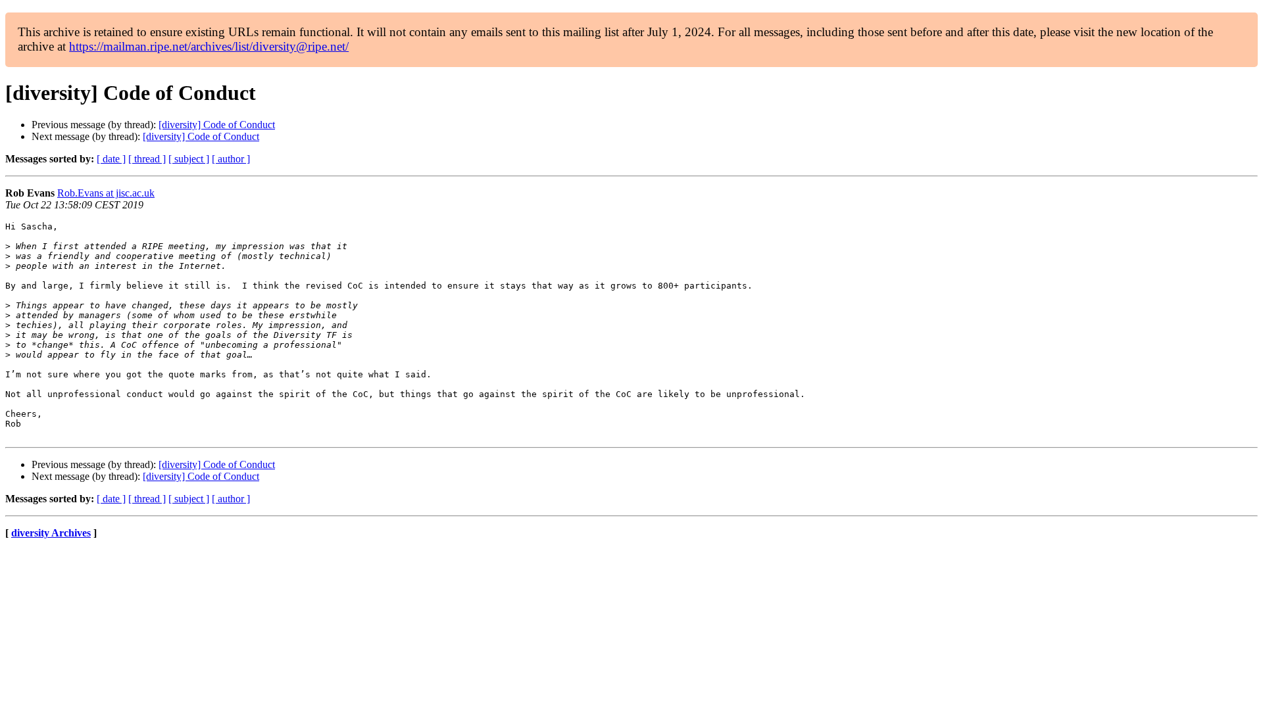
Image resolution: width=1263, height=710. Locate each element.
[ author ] (231, 158)
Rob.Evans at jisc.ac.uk (106, 193)
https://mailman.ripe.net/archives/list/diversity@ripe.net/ (209, 46)
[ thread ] (147, 158)
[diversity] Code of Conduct (217, 124)
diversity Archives (51, 532)
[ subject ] (188, 158)
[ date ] (111, 158)
